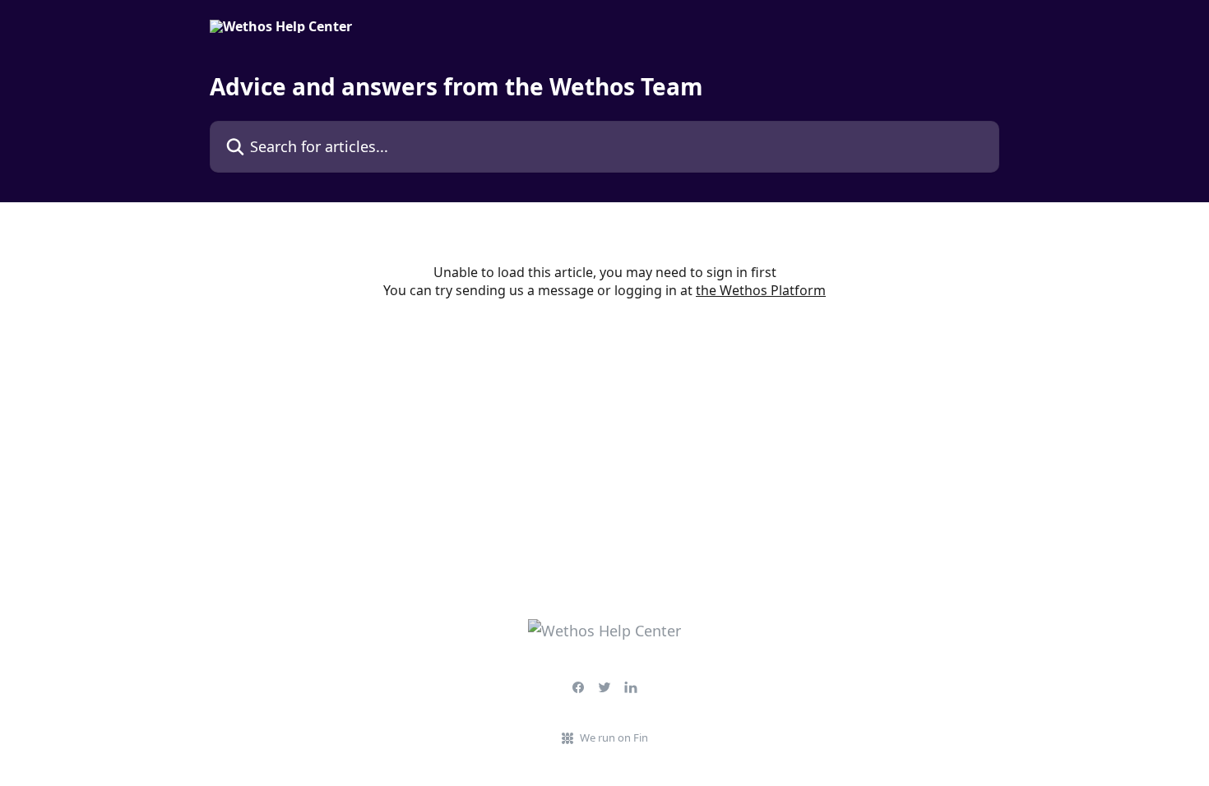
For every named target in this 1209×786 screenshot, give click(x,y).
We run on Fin (614, 737)
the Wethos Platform (761, 290)
